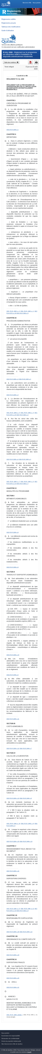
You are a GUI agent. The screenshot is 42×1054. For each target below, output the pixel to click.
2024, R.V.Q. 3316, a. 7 (22, 483)
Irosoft (29, 1052)
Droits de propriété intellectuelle (11, 1041)
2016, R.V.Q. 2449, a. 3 (27, 412)
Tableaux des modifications (10, 27)
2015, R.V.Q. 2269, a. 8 (12, 532)
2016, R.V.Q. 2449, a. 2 (25, 379)
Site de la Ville (27, 2)
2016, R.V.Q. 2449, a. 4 (25, 459)
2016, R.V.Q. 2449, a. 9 (27, 823)
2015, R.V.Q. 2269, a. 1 (12, 129)
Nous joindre (37, 2)
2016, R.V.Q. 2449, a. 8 (26, 798)
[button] (30, 62)
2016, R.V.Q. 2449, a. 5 (27, 481)
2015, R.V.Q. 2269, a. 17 (13, 908)
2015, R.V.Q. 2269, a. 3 (12, 379)
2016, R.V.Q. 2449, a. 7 (26, 748)
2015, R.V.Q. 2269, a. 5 (13, 412)
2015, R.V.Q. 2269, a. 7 (13, 481)
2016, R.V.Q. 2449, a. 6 (12, 675)
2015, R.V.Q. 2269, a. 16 (13, 871)
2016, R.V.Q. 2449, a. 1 (27, 311)
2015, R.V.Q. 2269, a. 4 (12, 395)
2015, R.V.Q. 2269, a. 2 (13, 311)
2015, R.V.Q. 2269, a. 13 (13, 798)
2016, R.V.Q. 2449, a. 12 (26, 932)
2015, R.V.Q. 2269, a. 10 (13, 655)
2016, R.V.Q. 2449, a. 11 (27, 908)
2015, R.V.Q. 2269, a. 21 (13, 987)
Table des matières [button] (10, 62)
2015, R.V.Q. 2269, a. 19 (13, 955)
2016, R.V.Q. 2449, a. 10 (26, 841)
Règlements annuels (8, 23)
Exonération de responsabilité (10, 1035)
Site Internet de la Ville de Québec (12, 1044)
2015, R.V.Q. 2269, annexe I (14, 1015)
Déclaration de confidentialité (10, 1038)
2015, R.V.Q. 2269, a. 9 (12, 567)
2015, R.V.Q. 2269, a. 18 (13, 932)
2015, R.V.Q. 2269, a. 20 (13, 978)
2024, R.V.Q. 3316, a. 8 (22, 910)
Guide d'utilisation (7, 30)
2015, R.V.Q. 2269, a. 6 (12, 459)
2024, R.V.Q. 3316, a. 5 (22, 313)
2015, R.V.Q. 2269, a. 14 (13, 823)
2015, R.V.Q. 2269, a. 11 (13, 719)
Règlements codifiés (8, 19)
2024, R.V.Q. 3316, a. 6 (22, 415)
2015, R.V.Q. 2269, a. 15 (13, 841)
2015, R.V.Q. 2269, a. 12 (13, 748)
